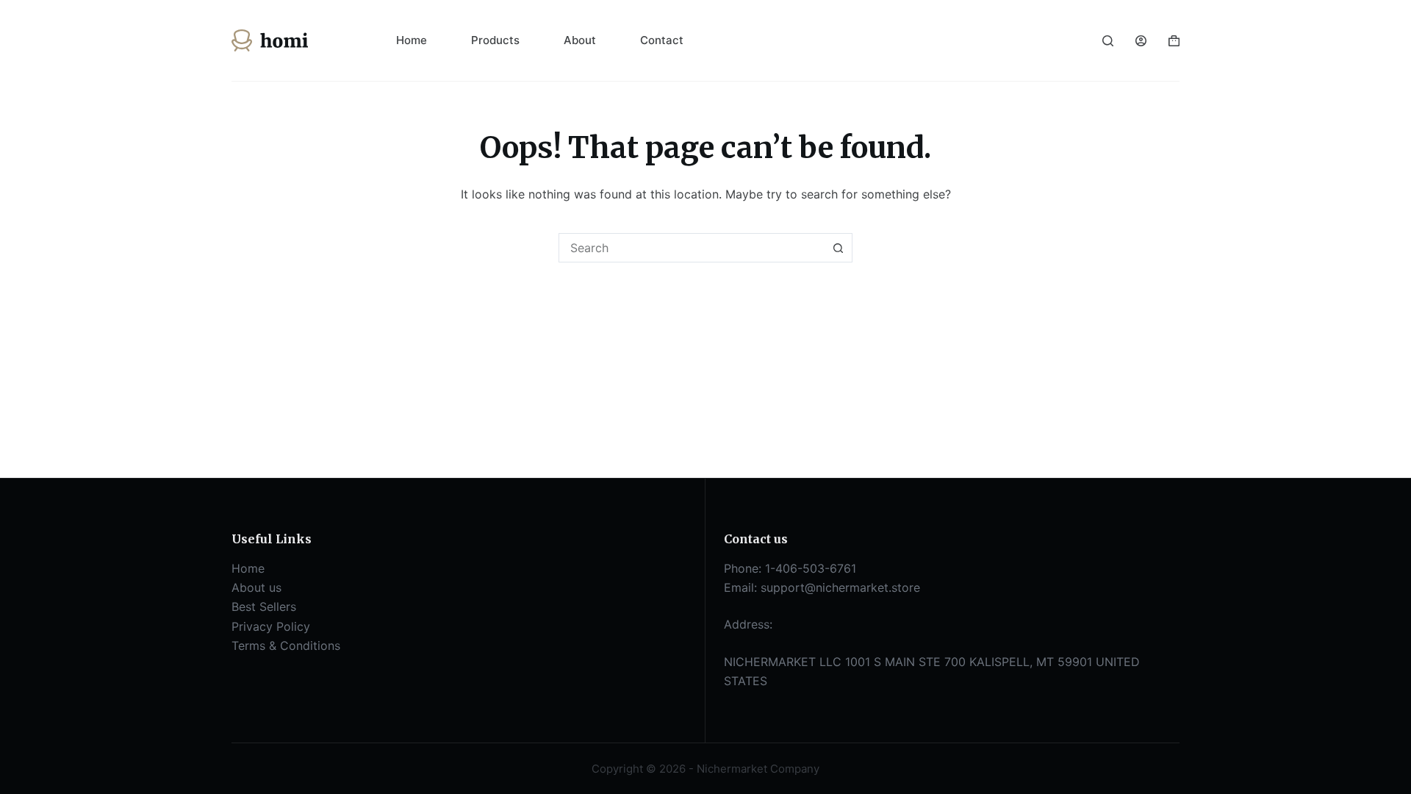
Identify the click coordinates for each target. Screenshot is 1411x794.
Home (411, 40)
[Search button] (838, 248)
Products (495, 40)
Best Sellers (263, 606)
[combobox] (691, 247)
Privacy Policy (270, 626)
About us (256, 587)
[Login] (1140, 40)
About (580, 40)
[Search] (1107, 40)
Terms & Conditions (285, 645)
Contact (661, 40)
